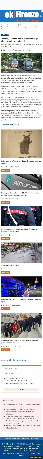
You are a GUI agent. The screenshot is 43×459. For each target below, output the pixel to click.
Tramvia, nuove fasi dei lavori (11, 265)
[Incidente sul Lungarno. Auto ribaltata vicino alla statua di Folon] (21, 286)
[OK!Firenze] (22, 16)
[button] (41, 16)
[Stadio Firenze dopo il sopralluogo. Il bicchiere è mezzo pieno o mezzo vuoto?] (21, 325)
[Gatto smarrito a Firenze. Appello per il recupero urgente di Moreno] (21, 143)
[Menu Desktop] (3, 16)
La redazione (25, 438)
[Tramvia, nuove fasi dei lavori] (21, 253)
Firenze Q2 (5, 34)
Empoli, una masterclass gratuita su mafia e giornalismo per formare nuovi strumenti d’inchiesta (20, 411)
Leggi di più (5, 170)
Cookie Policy (16, 438)
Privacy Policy (34, 438)
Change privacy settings (36, 457)
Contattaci (8, 438)
